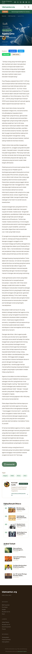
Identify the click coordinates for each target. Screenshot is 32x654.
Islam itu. (23, 104)
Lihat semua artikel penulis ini (18, 494)
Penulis (4, 629)
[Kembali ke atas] (28, 651)
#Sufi (25, 475)
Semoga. (19, 455)
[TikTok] (29, 2)
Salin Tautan (16, 54)
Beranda (4, 16)
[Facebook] (15, 2)
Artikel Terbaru (5, 622)
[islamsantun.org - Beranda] (8, 7)
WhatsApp (6, 54)
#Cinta (18, 475)
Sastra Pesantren (6, 626)
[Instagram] (21, 2)
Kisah (3, 614)
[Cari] (24, 7)
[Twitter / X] (18, 2)
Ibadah (4, 609)
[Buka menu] (28, 7)
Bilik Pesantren (11, 16)
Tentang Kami (5, 637)
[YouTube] (23, 2)
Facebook (12, 51)
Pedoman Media (6, 639)
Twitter (21, 51)
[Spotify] (26, 2)
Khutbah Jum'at (6, 611)
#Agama (5, 475)
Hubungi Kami (5, 641)
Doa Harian (5, 607)
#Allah (12, 475)
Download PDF (10, 464)
